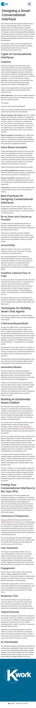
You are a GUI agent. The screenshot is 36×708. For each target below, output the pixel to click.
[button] (29, 3)
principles (4, 211)
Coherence (4, 520)
